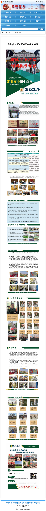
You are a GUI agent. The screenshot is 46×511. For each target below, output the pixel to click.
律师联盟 (8, 21)
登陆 (37, 2)
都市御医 (23, 21)
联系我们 (37, 503)
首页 (10, 32)
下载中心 (8, 25)
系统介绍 (23, 17)
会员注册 (23, 25)
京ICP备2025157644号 (23, 509)
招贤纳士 (30, 503)
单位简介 (23, 12)
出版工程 (38, 21)
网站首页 (8, 12)
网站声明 (9, 503)
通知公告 (18, 32)
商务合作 (23, 503)
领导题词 (38, 17)
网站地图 (16, 503)
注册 (41, 2)
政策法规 (8, 17)
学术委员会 (38, 12)
